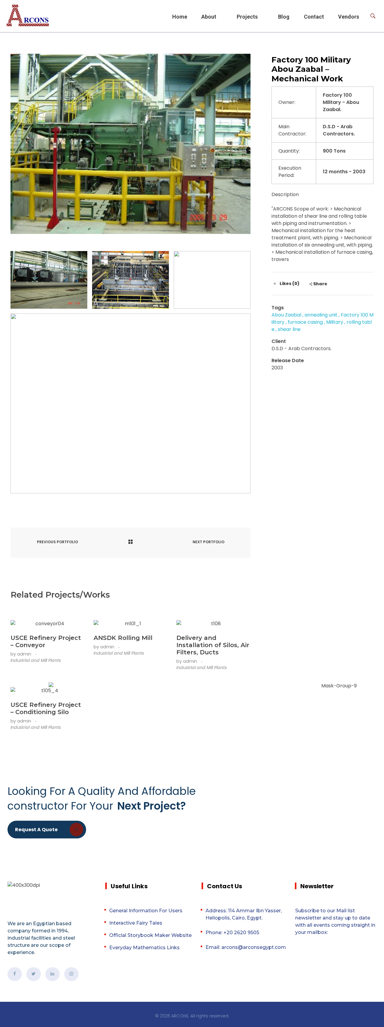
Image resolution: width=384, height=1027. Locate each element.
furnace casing (305, 322)
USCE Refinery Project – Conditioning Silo (45, 708)
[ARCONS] (28, 15)
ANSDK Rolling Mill (123, 637)
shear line (289, 329)
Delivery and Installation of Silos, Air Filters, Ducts (212, 645)
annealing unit (321, 314)
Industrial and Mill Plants (35, 660)
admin (24, 654)
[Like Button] (275, 284)
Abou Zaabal (286, 314)
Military (334, 322)
